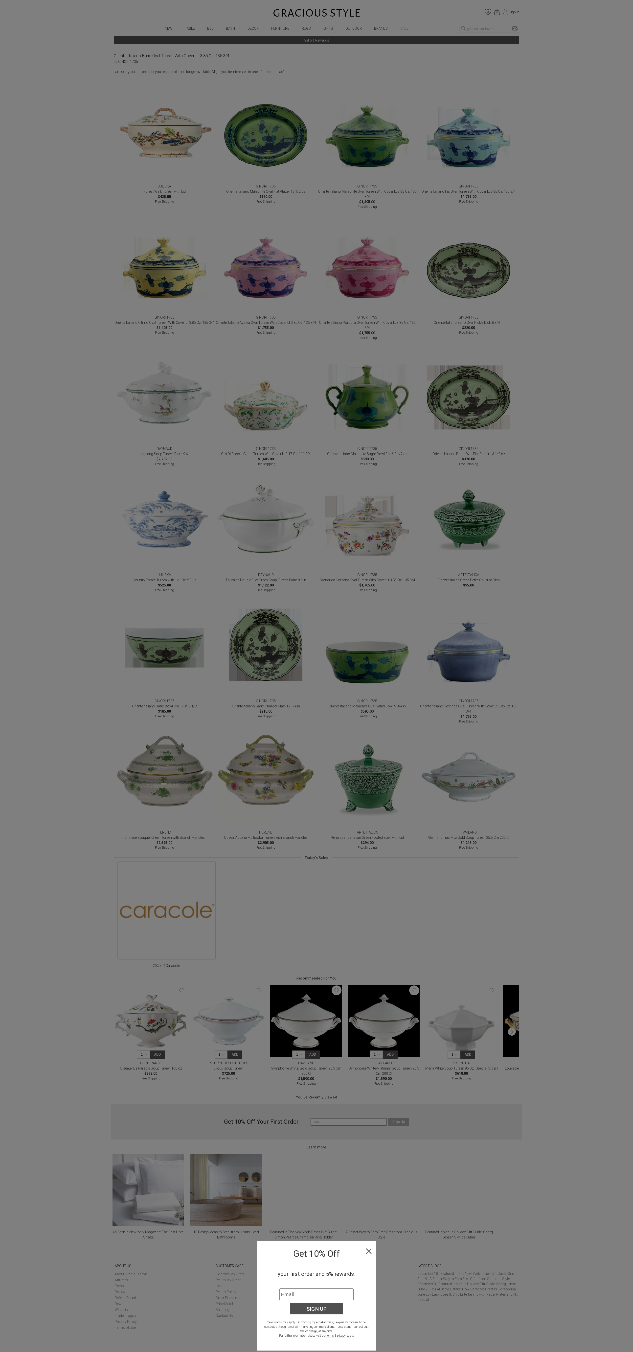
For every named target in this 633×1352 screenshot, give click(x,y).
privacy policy (345, 1335)
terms (330, 1335)
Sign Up (317, 1309)
